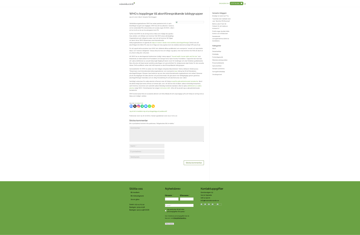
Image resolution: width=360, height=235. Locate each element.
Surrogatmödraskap (218, 71)
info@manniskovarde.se (210, 200)
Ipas (176, 71)
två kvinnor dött (165, 88)
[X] (134, 106)
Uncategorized (217, 74)
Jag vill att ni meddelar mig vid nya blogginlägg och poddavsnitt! (148, 111)
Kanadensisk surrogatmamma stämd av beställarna (220, 39)
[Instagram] (138, 106)
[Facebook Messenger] (145, 106)
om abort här (139, 103)
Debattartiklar (216, 51)
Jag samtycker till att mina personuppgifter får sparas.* (176, 210)
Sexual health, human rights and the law (184, 56)
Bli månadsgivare (137, 196)
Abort (140, 17)
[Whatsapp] (149, 106)
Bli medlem (135, 192)
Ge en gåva (135, 199)
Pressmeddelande (218, 63)
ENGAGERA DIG (224, 3)
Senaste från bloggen (150, 17)
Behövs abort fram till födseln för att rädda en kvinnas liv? (220, 26)
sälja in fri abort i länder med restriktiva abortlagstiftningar (170, 42)
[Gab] (142, 106)
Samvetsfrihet (216, 66)
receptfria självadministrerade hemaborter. (184, 81)
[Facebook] (131, 106)
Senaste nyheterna (218, 68)
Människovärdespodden (219, 60)
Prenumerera (169, 224)
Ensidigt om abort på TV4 (220, 16)
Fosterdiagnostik (217, 57)
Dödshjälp (215, 54)
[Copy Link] (153, 106)
